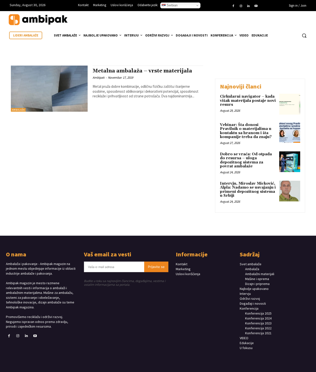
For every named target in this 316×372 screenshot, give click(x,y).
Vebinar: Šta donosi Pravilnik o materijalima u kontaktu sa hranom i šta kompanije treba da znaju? (246, 131)
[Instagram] (240, 6)
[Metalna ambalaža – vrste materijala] (49, 89)
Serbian (172, 5)
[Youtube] (255, 6)
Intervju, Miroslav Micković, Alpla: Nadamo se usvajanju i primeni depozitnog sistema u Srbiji (248, 189)
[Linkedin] (248, 6)
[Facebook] (233, 6)
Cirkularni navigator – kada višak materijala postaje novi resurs (248, 100)
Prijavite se (156, 267)
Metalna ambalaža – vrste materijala (142, 71)
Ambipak (98, 77)
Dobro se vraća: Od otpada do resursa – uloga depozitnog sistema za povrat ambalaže (246, 160)
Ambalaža (18, 109)
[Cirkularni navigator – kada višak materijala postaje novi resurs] (289, 104)
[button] (304, 35)
